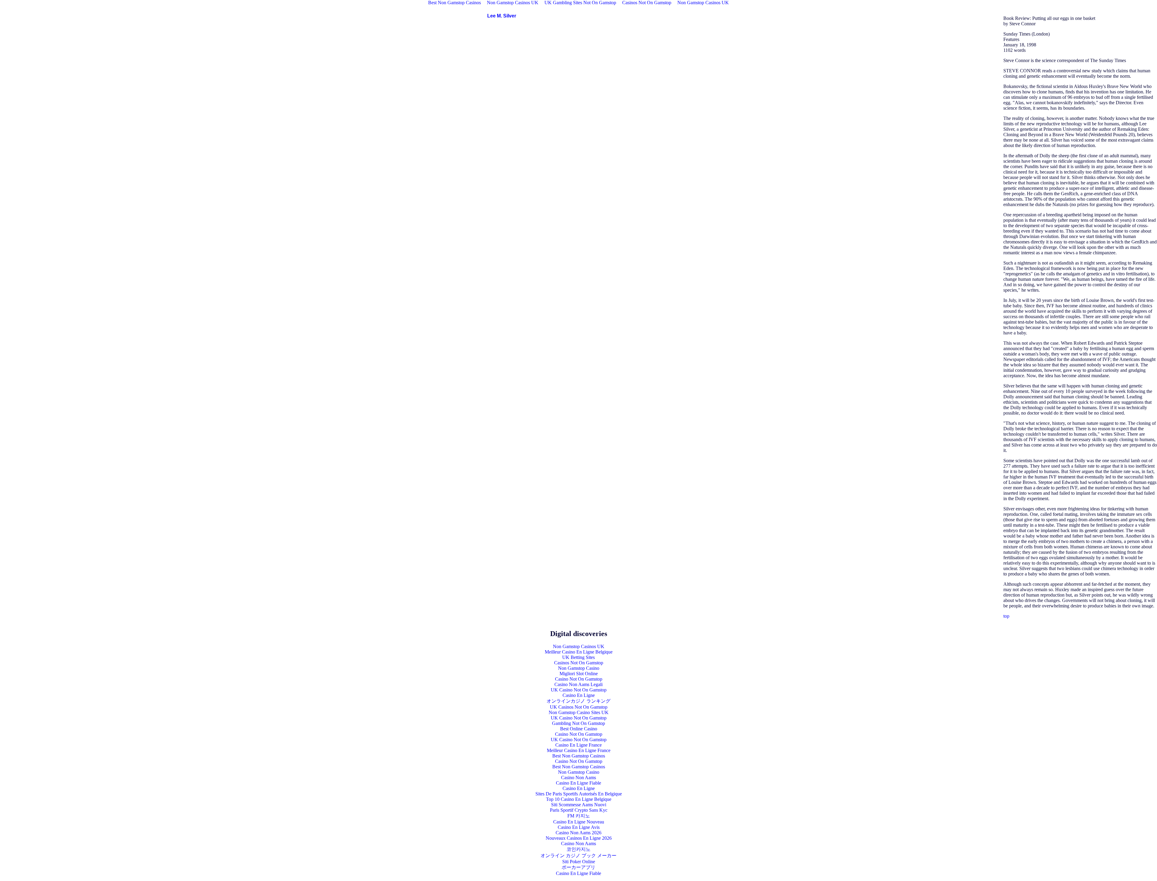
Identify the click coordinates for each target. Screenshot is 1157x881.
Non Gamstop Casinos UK (578, 646)
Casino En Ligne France (578, 745)
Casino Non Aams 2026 (578, 832)
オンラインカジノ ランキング (578, 701)
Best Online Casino (578, 728)
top (1006, 616)
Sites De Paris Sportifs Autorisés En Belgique (578, 793)
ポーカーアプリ (578, 867)
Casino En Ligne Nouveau (578, 821)
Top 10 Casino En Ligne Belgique (578, 799)
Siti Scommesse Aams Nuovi (578, 804)
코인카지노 (578, 849)
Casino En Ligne (579, 695)
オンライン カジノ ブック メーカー (578, 855)
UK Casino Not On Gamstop (579, 689)
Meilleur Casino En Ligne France (578, 750)
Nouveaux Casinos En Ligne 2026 (579, 838)
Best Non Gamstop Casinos (578, 755)
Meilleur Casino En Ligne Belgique (579, 651)
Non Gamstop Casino (578, 668)
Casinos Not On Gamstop (578, 662)
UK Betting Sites (578, 657)
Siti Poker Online (578, 861)
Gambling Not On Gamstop (578, 723)
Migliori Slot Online (579, 673)
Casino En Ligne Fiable (578, 782)
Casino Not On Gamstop (578, 679)
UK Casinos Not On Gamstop (578, 707)
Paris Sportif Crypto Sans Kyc (578, 810)
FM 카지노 (578, 815)
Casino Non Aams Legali (578, 684)
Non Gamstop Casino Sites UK (579, 712)
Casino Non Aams (578, 777)
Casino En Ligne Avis (579, 827)
